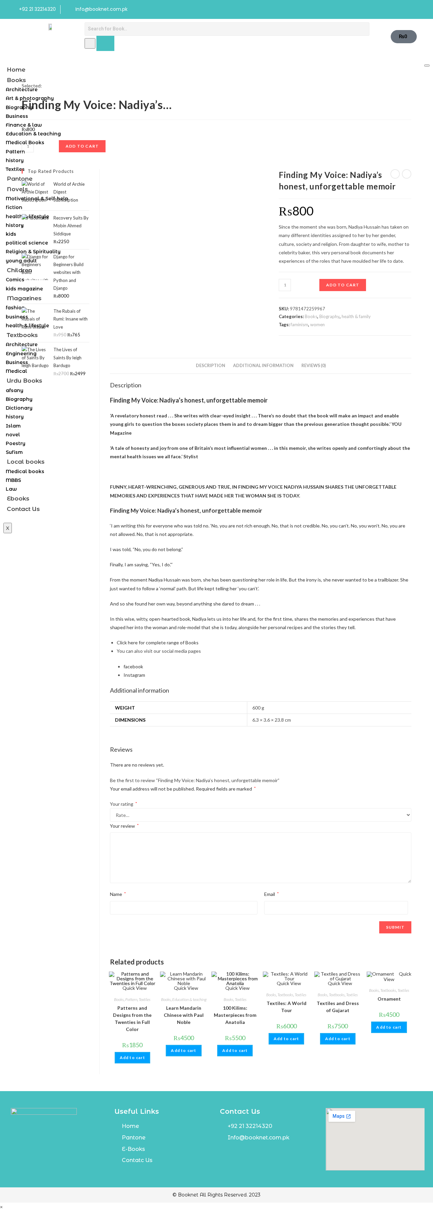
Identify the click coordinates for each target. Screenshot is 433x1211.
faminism (299, 324)
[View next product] (406, 174)
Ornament (389, 999)
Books (16, 80)
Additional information (263, 365)
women (317, 324)
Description (210, 365)
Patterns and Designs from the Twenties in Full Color (132, 1018)
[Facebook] (404, 9)
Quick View (185, 988)
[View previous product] (395, 174)
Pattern (15, 152)
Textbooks (285, 994)
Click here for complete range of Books (158, 642)
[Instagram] (418, 9)
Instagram (134, 675)
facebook (133, 666)
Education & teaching (33, 134)
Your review (124, 826)
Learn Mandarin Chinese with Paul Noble (184, 1015)
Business (17, 116)
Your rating (123, 804)
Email (271, 894)
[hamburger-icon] (427, 66)
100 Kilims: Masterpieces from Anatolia (235, 1015)
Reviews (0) (313, 365)
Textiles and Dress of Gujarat (338, 1006)
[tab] (210, 365)
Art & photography (30, 98)
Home (16, 69)
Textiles (145, 999)
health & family (356, 316)
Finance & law (24, 125)
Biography (19, 107)
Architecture (22, 89)
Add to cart (342, 284)
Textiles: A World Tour (286, 1006)
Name (118, 894)
